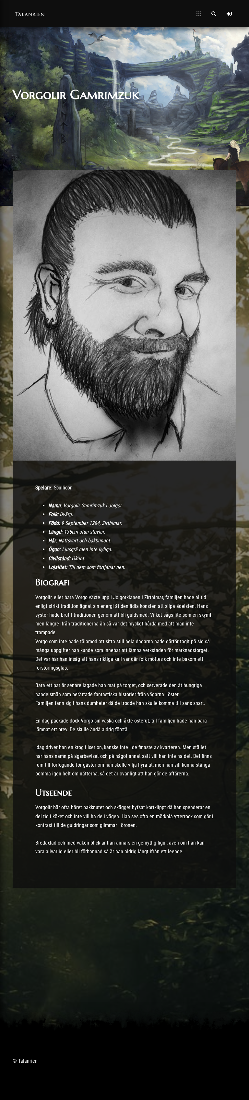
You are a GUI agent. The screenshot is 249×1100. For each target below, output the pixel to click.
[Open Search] (214, 13)
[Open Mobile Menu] (199, 13)
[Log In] (229, 13)
